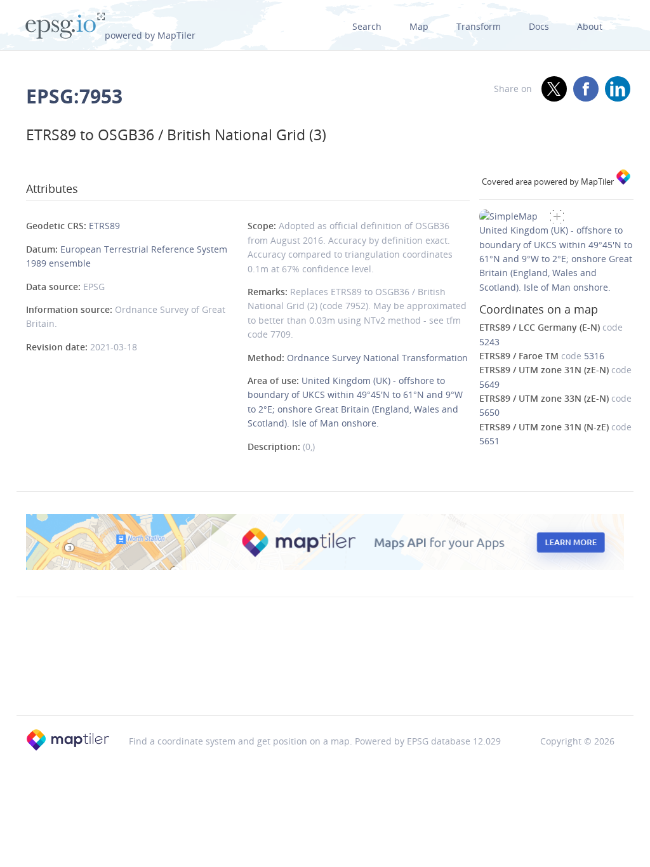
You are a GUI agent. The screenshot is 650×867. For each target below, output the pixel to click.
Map (418, 26)
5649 (489, 384)
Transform (478, 26)
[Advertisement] (325, 682)
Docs (539, 26)
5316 (594, 356)
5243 (489, 342)
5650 (489, 412)
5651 (489, 441)
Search (366, 26)
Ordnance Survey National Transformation (377, 358)
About (589, 26)
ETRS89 (104, 226)
